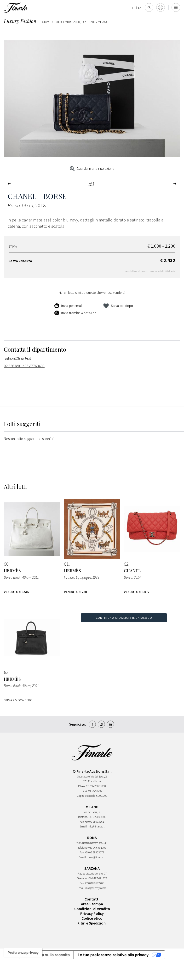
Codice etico (92, 918)
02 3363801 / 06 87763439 (24, 365)
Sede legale (83, 776)
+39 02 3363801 (97, 817)
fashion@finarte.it (17, 358)
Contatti (92, 899)
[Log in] (160, 7)
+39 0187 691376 (97, 878)
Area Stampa (92, 903)
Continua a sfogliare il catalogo (124, 617)
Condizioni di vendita (92, 908)
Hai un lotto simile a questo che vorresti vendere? (92, 292)
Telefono (82, 817)
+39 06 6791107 (97, 847)
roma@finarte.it (96, 857)
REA (84, 791)
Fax (82, 821)
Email (83, 826)
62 (126, 564)
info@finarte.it (96, 826)
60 (6, 564)
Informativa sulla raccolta (46, 954)
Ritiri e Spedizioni (92, 923)
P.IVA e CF (83, 786)
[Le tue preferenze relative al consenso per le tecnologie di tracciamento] (23, 952)
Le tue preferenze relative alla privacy (113, 954)
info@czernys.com (96, 888)
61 (66, 564)
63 (6, 672)
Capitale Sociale (86, 795)
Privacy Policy (92, 913)
